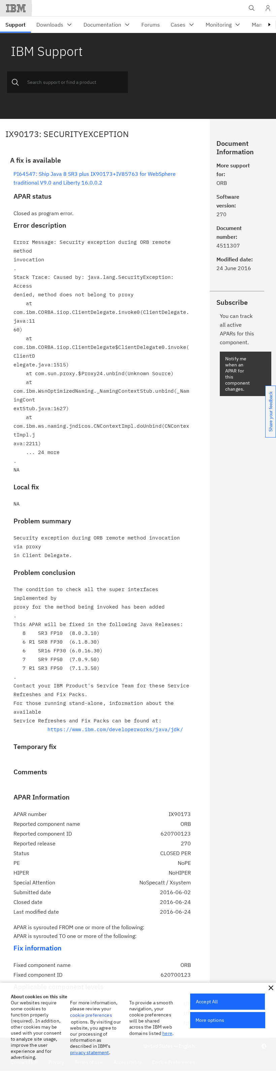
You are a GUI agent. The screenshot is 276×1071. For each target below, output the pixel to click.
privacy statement (89, 1052)
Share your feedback (270, 411)
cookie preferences (91, 1015)
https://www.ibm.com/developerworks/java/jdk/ (115, 729)
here (167, 1033)
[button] (271, 987)
